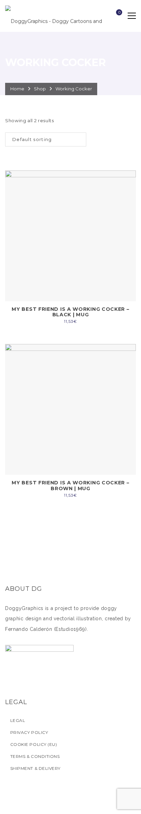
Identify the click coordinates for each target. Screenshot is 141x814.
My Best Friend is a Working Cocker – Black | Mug (70, 312)
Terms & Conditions (35, 756)
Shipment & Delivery (35, 768)
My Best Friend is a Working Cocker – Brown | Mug (70, 486)
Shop (40, 88)
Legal (17, 720)
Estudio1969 (70, 629)
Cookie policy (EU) (33, 744)
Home (17, 88)
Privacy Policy (29, 732)
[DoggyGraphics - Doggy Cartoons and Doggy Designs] (58, 16)
